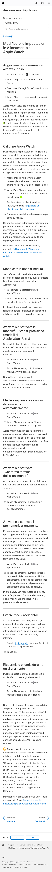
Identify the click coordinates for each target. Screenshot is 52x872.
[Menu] (49, 3)
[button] (36, 3)
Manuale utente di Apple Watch (21, 10)
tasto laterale (21, 643)
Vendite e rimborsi (40, 864)
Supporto (11, 845)
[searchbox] (26, 29)
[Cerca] (6, 29)
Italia (3, 857)
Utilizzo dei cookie (21, 867)
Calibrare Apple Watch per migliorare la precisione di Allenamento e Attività (23, 252)
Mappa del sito (7, 867)
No (32, 838)
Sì (17, 838)
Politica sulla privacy (9, 864)
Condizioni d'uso (25, 864)
